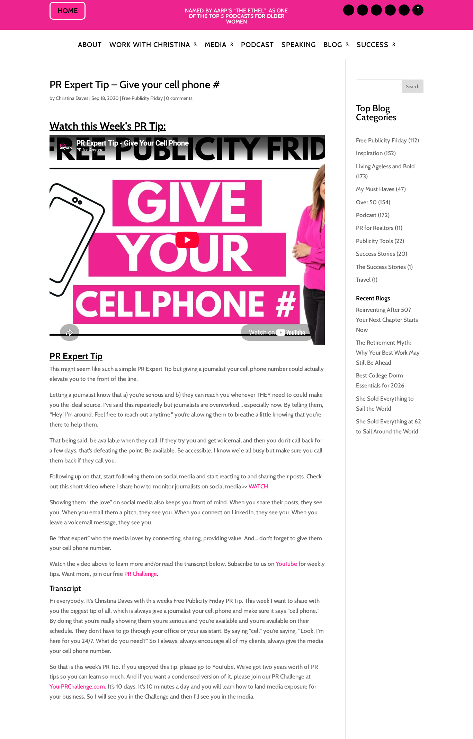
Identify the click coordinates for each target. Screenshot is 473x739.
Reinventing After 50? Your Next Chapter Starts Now (387, 319)
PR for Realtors (374, 227)
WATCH (258, 486)
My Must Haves (375, 189)
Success (373, 45)
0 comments (179, 98)
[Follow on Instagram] (348, 10)
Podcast (257, 45)
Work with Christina (149, 45)
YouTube (286, 563)
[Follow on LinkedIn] (362, 10)
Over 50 (366, 202)
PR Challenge (140, 573)
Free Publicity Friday (142, 98)
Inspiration (369, 153)
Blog (332, 45)
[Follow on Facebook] (390, 10)
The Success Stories (381, 266)
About (90, 45)
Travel (363, 279)
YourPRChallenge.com (77, 686)
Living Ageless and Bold (385, 166)
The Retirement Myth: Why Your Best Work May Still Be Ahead (388, 352)
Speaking (299, 45)
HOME (67, 11)
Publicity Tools (374, 240)
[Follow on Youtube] (404, 10)
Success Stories (375, 253)
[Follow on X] (376, 10)
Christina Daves (72, 98)
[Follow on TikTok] (417, 10)
